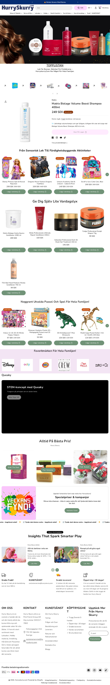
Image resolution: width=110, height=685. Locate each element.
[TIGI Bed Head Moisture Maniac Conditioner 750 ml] (14, 269)
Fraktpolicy (81, 680)
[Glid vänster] (53, 93)
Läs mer (34, 563)
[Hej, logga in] (96, 8)
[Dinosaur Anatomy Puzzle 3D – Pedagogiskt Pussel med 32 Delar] (40, 317)
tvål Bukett (84, 467)
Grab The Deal (13, 467)
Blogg (47, 649)
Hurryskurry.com (21, 680)
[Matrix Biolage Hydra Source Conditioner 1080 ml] (14, 219)
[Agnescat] (46, 85)
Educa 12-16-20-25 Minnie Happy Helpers (13, 334)
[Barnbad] (28, 85)
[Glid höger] (57, 93)
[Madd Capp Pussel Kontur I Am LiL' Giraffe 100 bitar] (92, 319)
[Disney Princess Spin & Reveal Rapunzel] (14, 167)
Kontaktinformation (94, 680)
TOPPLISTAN (55, 65)
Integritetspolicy (51, 680)
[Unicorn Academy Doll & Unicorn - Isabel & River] (66, 167)
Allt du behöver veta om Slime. (38, 549)
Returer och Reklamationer (51, 635)
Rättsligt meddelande (49, 683)
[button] (103, 8)
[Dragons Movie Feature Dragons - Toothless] (40, 167)
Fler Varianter (48, 470)
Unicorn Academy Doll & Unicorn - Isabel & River (66, 183)
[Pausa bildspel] (65, 61)
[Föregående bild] (32, 2)
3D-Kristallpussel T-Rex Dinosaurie (66, 334)
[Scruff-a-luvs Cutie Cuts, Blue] (92, 167)
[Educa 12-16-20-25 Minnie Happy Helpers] (14, 319)
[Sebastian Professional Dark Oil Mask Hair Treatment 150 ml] (66, 222)
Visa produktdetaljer (59, 143)
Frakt (63, 119)
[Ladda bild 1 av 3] (50, 60)
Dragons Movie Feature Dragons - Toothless (40, 183)
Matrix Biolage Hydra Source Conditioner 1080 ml (13, 234)
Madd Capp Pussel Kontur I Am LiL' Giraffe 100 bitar (92, 334)
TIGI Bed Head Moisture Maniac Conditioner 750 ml (13, 284)
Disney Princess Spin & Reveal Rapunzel (13, 183)
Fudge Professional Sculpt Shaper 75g (92, 232)
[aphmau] (99, 85)
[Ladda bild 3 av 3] (57, 60)
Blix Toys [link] (12, 397)
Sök (81, 8)
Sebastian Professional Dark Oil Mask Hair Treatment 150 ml (66, 241)
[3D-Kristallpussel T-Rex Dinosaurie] (66, 319)
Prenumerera (95, 639)
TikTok (48, 618)
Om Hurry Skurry (52, 614)
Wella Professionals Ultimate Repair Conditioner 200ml (39, 234)
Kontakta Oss (50, 645)
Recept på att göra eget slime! (90, 549)
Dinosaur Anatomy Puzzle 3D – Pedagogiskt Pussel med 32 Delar (39, 332)
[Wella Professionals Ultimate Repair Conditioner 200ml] (40, 219)
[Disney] (82, 85)
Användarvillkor (51, 641)
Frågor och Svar (51, 622)
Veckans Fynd (72, 510)
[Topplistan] (64, 85)
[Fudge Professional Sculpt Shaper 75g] (92, 218)
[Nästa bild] (77, 2)
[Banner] (8, 365)
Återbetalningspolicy (67, 680)
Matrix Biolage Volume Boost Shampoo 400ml (77, 105)
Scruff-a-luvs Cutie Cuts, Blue (92, 182)
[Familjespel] (10, 85)
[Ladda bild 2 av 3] (54, 60)
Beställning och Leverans (51, 628)
